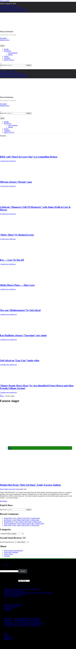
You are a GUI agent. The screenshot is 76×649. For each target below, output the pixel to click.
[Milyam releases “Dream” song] (11, 178)
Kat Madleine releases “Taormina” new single (14, 11)
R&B (9, 449)
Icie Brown (7, 520)
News (6, 635)
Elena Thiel (7, 525)
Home (2, 396)
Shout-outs (7, 639)
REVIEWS (7, 51)
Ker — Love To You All (7, 5)
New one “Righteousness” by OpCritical (12, 9)
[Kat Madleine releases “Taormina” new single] (11, 331)
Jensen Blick (8, 518)
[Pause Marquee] (1, 394)
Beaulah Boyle (8, 522)
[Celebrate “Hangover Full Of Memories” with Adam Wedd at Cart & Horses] (11, 203)
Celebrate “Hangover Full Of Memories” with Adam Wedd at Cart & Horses (28, 593)
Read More (3, 501)
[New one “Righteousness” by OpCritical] (11, 306)
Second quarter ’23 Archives (9, 581)
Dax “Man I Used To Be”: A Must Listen (27, 518)
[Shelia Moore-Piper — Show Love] (11, 281)
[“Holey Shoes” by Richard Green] (11, 230)
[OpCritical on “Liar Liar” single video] (11, 356)
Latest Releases (13, 53)
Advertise (7, 556)
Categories (3, 533)
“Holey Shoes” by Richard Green (17, 234)
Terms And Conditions (11, 552)
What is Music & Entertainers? (13, 550)
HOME (6, 49)
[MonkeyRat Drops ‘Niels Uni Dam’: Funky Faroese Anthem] (33, 444)
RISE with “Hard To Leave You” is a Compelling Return (28, 156)
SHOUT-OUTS (9, 60)
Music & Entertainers (6, 31)
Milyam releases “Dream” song (16, 182)
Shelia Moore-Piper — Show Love (11, 7)
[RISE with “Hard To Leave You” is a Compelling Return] (11, 152)
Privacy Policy (8, 554)
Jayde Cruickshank (10, 523)
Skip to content (4, 1)
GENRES (7, 58)
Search (2, 568)
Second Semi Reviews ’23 (8, 542)
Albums (10, 54)
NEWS (6, 56)
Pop (9, 447)
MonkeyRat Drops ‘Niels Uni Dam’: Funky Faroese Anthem (30, 485)
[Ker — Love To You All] (11, 256)
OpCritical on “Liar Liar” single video (19, 360)
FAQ (5, 565)
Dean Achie (3, 489)
